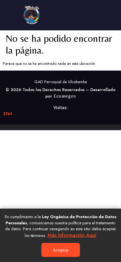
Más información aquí (72, 235)
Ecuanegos (64, 96)
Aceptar (61, 250)
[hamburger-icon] (109, 15)
